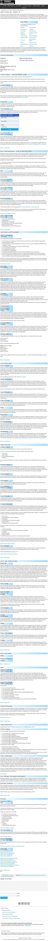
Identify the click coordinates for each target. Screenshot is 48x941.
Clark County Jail (32, 875)
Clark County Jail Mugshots (6, 854)
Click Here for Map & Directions (26, 60)
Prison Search (36, 5)
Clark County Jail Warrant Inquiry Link (8, 862)
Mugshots (31, 29)
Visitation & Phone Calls (33, 33)
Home (4, 5)
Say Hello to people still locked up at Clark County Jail (12, 846)
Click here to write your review (7, 828)
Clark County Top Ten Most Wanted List (9, 554)
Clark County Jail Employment (7, 866)
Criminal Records (33, 36)
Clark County (25, 875)
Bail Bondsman (32, 31)
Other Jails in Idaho (24, 97)
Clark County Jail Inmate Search (7, 853)
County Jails (11, 875)
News (22, 42)
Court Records (24, 36)
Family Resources (25, 44)
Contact (24, 7)
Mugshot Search (27, 5)
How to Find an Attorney (7, 914)
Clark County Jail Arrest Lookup (7, 863)
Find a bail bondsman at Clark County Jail (29, 207)
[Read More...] (28, 925)
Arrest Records (24, 37)
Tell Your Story (3, 774)
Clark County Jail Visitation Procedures (9, 858)
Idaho (12, 876)
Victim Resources (33, 44)
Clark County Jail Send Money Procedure (9, 865)
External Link (15, 551)
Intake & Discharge (23, 33)
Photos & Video (32, 42)
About (43, 5)
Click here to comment (5, 264)
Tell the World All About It (5, 836)
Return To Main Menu (5, 147)
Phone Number (32, 27)
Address (22, 27)
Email (18, 895)
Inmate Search (11, 5)
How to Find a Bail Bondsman (8, 912)
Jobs (22, 46)
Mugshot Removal (6, 910)
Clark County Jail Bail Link (6, 856)
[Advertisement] (9, 28)
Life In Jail (23, 40)
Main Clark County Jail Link (6, 851)
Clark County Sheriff (40, 875)
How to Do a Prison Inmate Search (10, 916)
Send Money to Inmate (32, 40)
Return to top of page (24, 938)
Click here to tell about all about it (7, 213)
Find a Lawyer (22, 377)
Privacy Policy (32, 939)
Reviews (31, 46)
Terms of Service (23, 939)
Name (18, 893)
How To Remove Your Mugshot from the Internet (35, 144)
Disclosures (41, 939)
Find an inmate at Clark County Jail (8, 861)
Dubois (8, 876)
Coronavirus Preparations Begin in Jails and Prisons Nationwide (16, 923)
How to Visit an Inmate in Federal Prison (11, 918)
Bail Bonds (23, 31)
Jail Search (19, 5)
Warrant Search (32, 37)
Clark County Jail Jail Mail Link (7, 859)
